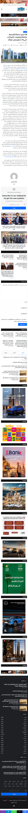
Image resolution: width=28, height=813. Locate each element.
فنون (25, 748)
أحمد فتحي (23, 45)
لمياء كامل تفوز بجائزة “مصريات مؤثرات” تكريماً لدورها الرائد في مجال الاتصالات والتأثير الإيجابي (14, 366)
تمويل (21, 29)
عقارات (24, 746)
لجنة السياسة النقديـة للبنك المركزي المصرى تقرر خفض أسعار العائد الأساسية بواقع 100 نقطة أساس (10, 372)
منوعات (24, 753)
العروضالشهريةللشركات (9, 156)
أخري (25, 719)
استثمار (24, 723)
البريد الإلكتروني (23, 307)
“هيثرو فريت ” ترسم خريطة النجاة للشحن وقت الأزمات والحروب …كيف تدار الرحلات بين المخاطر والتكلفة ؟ (8, 343)
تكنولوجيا (24, 732)
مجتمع (25, 751)
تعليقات (5, 352)
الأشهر (22, 352)
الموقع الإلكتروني (24, 313)
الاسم (25, 302)
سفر (25, 736)
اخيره (25, 721)
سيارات (24, 738)
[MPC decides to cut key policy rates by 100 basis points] (23, 379)
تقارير (25, 730)
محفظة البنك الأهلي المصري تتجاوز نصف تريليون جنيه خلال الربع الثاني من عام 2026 (7, 256)
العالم (25, 725)
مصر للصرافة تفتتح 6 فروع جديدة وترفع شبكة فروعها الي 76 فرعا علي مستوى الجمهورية (21, 265)
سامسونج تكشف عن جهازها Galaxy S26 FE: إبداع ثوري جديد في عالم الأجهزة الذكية (21, 334)
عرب (25, 744)
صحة (25, 740)
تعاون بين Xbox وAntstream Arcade (20, 362)
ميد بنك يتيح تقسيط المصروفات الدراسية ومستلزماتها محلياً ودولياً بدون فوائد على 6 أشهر (22, 257)
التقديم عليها (11, 146)
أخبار (25, 717)
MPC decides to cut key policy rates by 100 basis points (10, 378)
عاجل (25, 742)
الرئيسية (24, 29)
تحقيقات (24, 727)
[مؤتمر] (21, 9)
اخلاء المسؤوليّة (14, 802)
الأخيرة (14, 352)
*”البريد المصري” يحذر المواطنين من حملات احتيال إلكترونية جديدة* (15, 358)
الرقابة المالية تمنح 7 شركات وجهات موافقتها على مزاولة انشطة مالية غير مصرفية (7, 334)
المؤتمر (4, 800)
